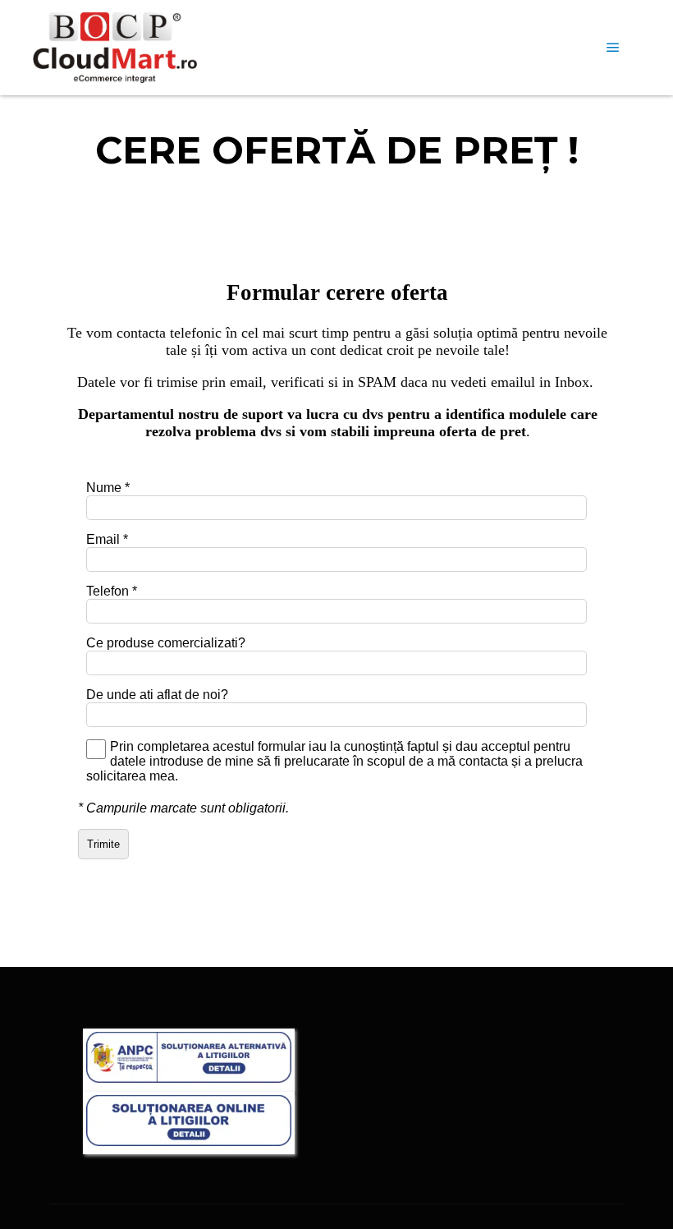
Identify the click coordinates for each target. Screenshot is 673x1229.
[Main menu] (613, 47)
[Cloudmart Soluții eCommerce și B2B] (115, 47)
